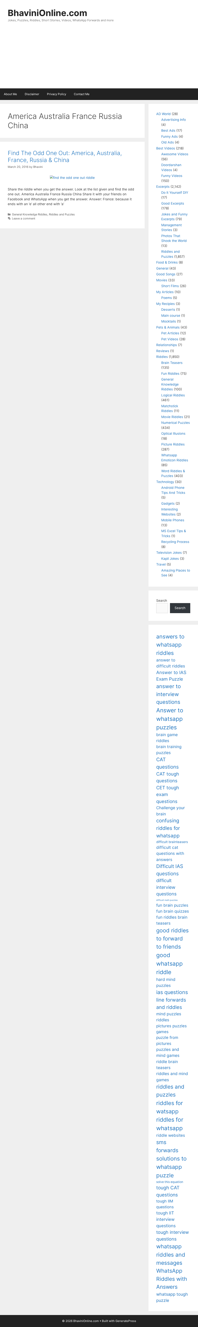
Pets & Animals (168, 327)
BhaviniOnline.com (47, 13)
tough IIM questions (165, 1204)
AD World (163, 114)
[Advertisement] (99, 59)
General (162, 268)
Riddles (162, 357)
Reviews (162, 351)
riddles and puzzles (170, 1090)
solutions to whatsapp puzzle (171, 1167)
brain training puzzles (169, 749)
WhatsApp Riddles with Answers (171, 1278)
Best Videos (165, 148)
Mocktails (168, 321)
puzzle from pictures (167, 1040)
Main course (170, 315)
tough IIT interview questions (166, 1219)
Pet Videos (169, 339)
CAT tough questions (167, 777)
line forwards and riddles (171, 1003)
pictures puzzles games (171, 1028)
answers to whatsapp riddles (170, 644)
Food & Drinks (167, 262)
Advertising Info (173, 120)
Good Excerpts (172, 203)
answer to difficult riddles (170, 663)
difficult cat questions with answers (170, 853)
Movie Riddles (172, 417)
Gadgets (168, 503)
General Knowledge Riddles (29, 214)
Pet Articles (170, 333)
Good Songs (165, 274)
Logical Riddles (173, 395)
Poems (166, 298)
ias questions (172, 992)
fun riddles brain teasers (171, 920)
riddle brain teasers (167, 1064)
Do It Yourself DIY (174, 193)
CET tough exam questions (167, 794)
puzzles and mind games (167, 1052)
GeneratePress (125, 1321)
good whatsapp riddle (169, 963)
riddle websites (170, 1135)
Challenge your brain (170, 810)
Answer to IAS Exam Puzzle (171, 676)
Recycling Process (175, 542)
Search (161, 600)
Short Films (170, 286)
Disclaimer (32, 94)
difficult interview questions (166, 887)
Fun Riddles (170, 373)
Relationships (166, 345)
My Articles (165, 292)
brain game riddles (167, 737)
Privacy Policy (56, 94)
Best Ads (168, 130)
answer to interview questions (168, 694)
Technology (165, 482)
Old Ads (167, 142)
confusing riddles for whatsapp (168, 828)
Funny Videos (171, 176)
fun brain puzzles (172, 905)
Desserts (168, 309)
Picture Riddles (173, 444)
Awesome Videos (174, 154)
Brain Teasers (172, 363)
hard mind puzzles (165, 982)
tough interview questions (172, 1236)
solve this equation (169, 1182)
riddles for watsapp (169, 1107)
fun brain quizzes (172, 911)
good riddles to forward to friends (172, 938)
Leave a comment (23, 218)
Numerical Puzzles (175, 423)
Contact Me (82, 94)
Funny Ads (169, 136)
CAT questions (167, 763)
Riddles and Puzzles (62, 214)
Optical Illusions (173, 433)
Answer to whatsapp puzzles (169, 719)
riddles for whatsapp (169, 1124)
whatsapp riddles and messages (170, 1254)
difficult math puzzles (167, 900)
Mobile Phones (172, 520)
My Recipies (165, 304)
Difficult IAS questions (169, 869)
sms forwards (167, 1146)
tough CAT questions (168, 1191)
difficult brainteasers (172, 842)
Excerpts (163, 187)
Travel (161, 564)
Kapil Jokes (170, 559)
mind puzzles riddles (168, 1016)
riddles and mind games (172, 1076)
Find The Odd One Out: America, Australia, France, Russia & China (65, 156)
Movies (161, 280)
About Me (10, 94)
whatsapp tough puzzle (172, 1297)
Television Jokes (169, 553)
